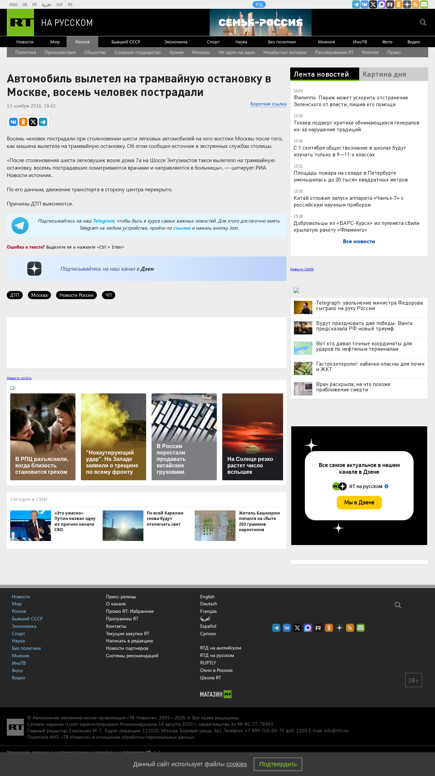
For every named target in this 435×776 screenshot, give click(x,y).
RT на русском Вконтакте (365, 4)
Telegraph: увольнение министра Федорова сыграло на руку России (369, 305)
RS (70, 4)
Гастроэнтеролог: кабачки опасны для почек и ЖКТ (370, 366)
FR (34, 4)
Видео (413, 41)
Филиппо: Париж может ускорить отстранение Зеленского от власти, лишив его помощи (351, 101)
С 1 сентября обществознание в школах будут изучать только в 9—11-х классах (350, 151)
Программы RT (122, 618)
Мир (55, 41)
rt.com (71, 724)
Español (208, 626)
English (207, 596)
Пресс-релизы (121, 596)
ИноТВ (360, 41)
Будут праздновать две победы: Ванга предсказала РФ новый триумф (364, 325)
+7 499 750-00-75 (264, 730)
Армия (176, 52)
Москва (39, 295)
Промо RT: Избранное (130, 611)
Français (208, 611)
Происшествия (60, 52)
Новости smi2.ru (19, 377)
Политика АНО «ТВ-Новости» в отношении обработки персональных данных (110, 737)
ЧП (108, 295)
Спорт (213, 41)
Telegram (103, 220)
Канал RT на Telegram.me (356, 4)
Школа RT (210, 677)
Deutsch (208, 603)
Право (394, 52)
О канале (116, 603)
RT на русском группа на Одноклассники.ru (399, 4)
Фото (387, 41)
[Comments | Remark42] (146, 342)
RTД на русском (217, 655)
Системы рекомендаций (132, 655)
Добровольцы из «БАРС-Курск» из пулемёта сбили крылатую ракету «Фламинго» (356, 226)
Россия (82, 41)
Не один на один (237, 52)
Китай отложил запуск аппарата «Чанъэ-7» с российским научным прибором (349, 201)
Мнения (326, 41)
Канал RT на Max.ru (382, 4)
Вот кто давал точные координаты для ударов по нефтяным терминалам (364, 346)
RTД (259, 4)
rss (416, 4)
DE (24, 4)
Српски (208, 633)
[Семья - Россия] (261, 22)
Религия (370, 52)
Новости (25, 41)
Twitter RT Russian (373, 4)
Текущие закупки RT (127, 633)
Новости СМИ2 (302, 269)
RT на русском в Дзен (407, 4)
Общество (95, 52)
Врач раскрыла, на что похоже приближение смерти (353, 386)
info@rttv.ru (336, 730)
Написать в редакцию (129, 640)
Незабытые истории (285, 52)
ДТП (14, 295)
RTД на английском (220, 647)
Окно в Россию (216, 670)
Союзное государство (138, 52)
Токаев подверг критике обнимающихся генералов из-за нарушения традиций (356, 126)
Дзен (147, 268)
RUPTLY (208, 662)
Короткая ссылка (268, 103)
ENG (13, 4)
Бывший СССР (125, 41)
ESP (59, 4)
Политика (25, 52)
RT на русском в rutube (390, 4)
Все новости (359, 241)
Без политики (282, 41)
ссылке (181, 228)
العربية (46, 4)
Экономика (176, 41)
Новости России (76, 295)
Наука (241, 41)
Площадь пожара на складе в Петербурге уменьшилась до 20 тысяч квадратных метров (351, 176)
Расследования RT (334, 52)
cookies (236, 764)
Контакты (116, 626)
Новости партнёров (127, 648)
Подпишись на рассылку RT (424, 4)
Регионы (201, 52)
